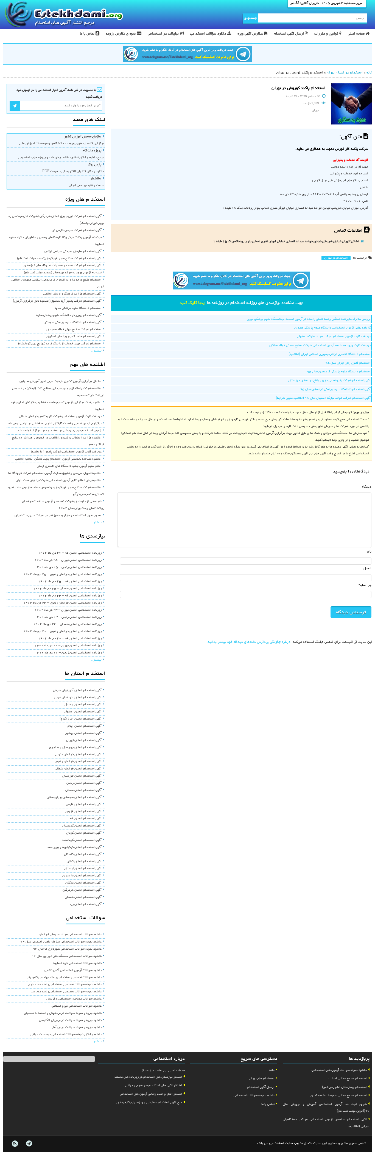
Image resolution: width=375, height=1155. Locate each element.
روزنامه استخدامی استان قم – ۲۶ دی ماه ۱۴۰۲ (70, 553)
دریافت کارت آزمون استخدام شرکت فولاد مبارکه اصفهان (334, 337)
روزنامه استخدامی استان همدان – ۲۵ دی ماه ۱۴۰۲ (67, 589)
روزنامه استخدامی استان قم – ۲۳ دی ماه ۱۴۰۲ (70, 596)
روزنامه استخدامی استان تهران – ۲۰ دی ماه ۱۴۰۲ (68, 646)
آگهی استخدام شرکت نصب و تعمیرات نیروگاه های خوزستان (63, 266)
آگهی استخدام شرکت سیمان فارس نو (77, 230)
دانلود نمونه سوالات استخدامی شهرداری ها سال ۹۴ (67, 949)
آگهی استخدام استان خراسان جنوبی (78, 755)
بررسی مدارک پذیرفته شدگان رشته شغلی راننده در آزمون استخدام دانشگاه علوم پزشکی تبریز (309, 319)
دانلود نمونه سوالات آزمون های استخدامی (339, 1070)
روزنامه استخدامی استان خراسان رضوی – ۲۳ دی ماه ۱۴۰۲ (62, 603)
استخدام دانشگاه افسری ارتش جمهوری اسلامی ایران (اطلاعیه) (330, 354)
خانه (369, 73)
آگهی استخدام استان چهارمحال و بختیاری (75, 747)
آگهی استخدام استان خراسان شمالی (78, 769)
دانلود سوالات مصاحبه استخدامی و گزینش (74, 999)
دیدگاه (366, 487)
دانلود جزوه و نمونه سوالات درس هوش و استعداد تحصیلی (63, 1013)
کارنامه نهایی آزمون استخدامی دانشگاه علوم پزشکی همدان (332, 328)
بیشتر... (96, 351)
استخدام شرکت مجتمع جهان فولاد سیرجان (74, 330)
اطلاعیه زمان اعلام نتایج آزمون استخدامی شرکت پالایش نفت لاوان (59, 480)
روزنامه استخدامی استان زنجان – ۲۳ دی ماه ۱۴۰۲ (68, 617)
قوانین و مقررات (326, 34)
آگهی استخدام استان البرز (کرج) (81, 719)
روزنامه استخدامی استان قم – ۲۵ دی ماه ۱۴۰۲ (70, 582)
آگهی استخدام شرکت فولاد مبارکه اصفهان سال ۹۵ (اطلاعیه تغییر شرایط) (323, 398)
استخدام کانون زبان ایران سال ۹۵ (348, 363)
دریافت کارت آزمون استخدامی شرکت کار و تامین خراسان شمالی (60, 416)
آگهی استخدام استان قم (86, 819)
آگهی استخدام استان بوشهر (83, 733)
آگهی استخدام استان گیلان (84, 862)
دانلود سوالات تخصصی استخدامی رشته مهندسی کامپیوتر (64, 978)
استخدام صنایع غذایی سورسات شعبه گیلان (338, 1096)
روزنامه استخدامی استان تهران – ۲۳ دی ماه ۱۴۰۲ (68, 610)
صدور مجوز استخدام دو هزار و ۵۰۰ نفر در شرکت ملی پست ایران (58, 515)
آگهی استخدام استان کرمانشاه (82, 840)
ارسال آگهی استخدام (289, 34)
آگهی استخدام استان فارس (84, 804)
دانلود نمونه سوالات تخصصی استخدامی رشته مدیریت (66, 992)
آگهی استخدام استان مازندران (82, 876)
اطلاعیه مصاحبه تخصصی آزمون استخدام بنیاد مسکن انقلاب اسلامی (58, 459)
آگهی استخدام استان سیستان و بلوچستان (74, 797)
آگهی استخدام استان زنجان (84, 783)
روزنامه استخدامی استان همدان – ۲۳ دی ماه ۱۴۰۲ (67, 624)
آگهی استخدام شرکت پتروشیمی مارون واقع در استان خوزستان (329, 381)
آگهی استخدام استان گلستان (83, 854)
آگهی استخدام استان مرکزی (83, 883)
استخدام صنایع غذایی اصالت (348, 1079)
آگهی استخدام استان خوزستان (82, 776)
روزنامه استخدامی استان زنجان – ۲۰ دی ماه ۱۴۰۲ (68, 653)
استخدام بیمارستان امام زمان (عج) (344, 1087)
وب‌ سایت (364, 585)
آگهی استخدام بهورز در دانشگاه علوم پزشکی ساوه (69, 315)
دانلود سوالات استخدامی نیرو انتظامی (77, 1006)
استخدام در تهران (336, 258)
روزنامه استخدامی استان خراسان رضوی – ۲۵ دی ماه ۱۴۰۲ (62, 574)
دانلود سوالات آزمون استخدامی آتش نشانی (73, 970)
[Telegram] (29, 1143)
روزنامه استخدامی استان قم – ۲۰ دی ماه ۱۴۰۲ (70, 639)
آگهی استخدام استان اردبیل (83, 705)
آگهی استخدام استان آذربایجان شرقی (77, 690)
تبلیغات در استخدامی (164, 34)
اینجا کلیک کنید (193, 303)
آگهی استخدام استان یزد (85, 904)
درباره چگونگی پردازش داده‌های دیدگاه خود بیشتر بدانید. (248, 642)
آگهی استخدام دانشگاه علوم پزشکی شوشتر (73, 322)
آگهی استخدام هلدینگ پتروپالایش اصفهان (74, 337)
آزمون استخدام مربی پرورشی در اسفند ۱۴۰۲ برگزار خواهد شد (60, 431)
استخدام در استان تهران (345, 73)
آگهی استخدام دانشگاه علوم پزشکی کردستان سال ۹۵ (335, 389)
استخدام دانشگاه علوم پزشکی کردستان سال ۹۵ (339, 372)
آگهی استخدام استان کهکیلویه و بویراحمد (74, 847)
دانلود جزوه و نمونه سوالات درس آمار (77, 1027)
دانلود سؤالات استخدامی (208, 34)
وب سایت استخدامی (284, 1143)
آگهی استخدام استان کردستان (82, 826)
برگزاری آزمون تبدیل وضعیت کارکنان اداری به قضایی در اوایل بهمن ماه (55, 424)
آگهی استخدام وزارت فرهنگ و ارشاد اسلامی (72, 294)
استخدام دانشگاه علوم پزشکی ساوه (78, 308)
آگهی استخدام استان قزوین (83, 812)
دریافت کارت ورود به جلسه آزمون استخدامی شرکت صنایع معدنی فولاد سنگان (320, 345)
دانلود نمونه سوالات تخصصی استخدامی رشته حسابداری (65, 985)
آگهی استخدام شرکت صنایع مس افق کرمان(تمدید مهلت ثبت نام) (59, 259)
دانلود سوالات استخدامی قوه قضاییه (77, 963)
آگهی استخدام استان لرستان (83, 869)
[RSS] (15, 1143)
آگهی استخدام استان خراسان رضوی (78, 762)
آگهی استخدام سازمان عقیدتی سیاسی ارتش (73, 251)
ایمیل (367, 569)
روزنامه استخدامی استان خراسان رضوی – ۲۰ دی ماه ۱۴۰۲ (62, 631)
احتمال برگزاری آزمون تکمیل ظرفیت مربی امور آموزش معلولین (60, 381)
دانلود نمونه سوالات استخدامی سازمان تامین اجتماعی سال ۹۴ (61, 942)
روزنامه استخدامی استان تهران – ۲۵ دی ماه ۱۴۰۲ (68, 560)
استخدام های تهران (262, 1079)
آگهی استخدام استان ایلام (85, 726)
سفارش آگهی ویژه (250, 34)
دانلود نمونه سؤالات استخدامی (254, 1096)
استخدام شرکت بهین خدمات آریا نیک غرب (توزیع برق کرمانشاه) (60, 344)
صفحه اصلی (357, 34)
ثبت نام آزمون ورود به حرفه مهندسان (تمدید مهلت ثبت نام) (63, 273)
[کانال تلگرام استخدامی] (187, 55)
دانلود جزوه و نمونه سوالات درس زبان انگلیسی (70, 1020)
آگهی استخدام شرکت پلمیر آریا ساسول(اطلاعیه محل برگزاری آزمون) (57, 301)
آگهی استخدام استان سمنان (83, 790)
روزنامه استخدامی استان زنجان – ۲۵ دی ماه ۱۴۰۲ (68, 567)
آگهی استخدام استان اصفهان (83, 712)
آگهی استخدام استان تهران (84, 740)
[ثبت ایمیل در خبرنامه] (14, 106)
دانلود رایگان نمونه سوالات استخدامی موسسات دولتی (66, 1035)
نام (369, 552)
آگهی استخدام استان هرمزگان (82, 890)
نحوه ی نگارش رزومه (121, 34)
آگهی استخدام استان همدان (83, 897)
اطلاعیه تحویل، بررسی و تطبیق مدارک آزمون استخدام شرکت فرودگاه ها (55, 473)
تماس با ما (88, 34)
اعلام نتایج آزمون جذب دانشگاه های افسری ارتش (69, 466)
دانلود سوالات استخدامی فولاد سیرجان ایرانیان (70, 935)
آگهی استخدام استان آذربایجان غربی (78, 698)
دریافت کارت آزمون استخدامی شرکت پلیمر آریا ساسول (66, 452)
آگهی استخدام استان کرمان (84, 833)
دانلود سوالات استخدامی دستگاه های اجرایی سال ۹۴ (67, 956)
